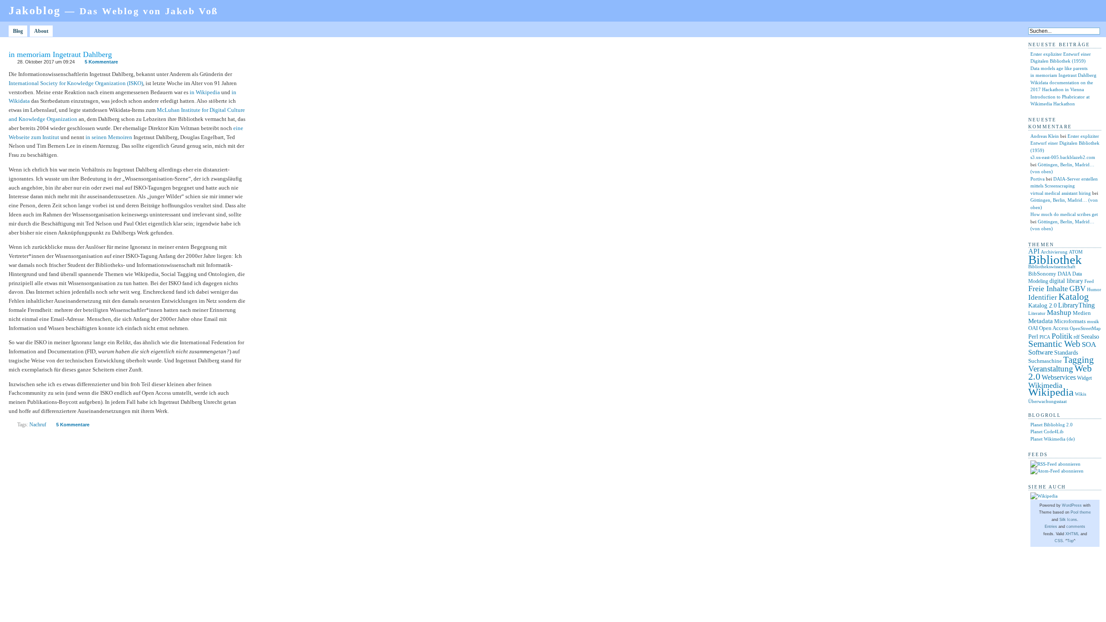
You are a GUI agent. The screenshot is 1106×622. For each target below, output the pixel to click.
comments (1075, 526)
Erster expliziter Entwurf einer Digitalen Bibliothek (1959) (1065, 143)
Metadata (1040, 320)
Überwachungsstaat (1047, 401)
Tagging (1078, 360)
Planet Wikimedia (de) (1052, 438)
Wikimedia (1045, 385)
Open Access (1053, 328)
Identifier (1042, 297)
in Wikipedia (205, 92)
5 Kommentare (101, 61)
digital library (1066, 280)
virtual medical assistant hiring (1060, 193)
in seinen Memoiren (109, 137)
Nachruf (37, 425)
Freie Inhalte (1048, 288)
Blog (18, 31)
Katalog (1073, 297)
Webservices (1059, 377)
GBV (1077, 288)
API (1033, 251)
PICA (1044, 337)
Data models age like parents (1058, 68)
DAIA (1064, 273)
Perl (1033, 336)
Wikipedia (1051, 392)
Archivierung (1054, 252)
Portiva (1037, 178)
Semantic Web (1054, 344)
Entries (1051, 526)
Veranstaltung (1050, 368)
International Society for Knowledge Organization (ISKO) (76, 83)
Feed (1089, 281)
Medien (1082, 313)
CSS (1059, 541)
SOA (1089, 344)
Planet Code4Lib (1047, 431)
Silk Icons (1068, 519)
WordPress (1072, 505)
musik (1093, 321)
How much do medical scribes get (1064, 214)
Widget (1084, 378)
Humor (1094, 289)
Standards (1066, 352)
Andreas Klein (1044, 136)
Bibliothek (1055, 260)
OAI (1033, 328)
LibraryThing (1076, 305)
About (41, 31)
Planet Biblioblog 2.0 (1051, 424)
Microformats (1070, 321)
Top (1070, 541)
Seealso (1090, 336)
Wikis (1080, 394)
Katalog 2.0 (1042, 305)
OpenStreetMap (1085, 328)
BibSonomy (1042, 273)
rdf (1077, 337)
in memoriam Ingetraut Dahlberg (60, 54)
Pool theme (1081, 512)
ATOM (1076, 251)
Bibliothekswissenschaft (1051, 266)
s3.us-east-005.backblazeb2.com (1062, 157)
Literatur (1037, 313)
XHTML (1072, 534)
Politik (1062, 336)
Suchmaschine (1045, 361)
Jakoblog (113, 10)
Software (1040, 352)
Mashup (1059, 312)
